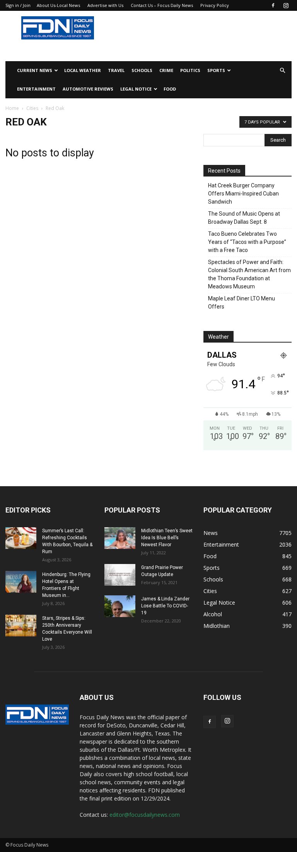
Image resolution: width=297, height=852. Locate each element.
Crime (166, 70)
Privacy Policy (214, 5)
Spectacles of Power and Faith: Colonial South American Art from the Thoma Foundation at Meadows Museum (249, 274)
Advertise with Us (105, 5)
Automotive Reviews (88, 89)
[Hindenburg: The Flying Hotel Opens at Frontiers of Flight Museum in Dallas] (20, 582)
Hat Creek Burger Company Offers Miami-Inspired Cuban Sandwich (243, 193)
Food (170, 89)
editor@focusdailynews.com (144, 814)
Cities (32, 108)
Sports (216, 70)
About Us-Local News (58, 5)
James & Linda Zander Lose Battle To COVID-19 (165, 605)
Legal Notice (136, 89)
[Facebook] (273, 5)
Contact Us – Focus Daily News (162, 5)
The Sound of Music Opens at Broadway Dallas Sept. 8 (244, 218)
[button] (282, 70)
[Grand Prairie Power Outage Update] (119, 575)
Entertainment (36, 89)
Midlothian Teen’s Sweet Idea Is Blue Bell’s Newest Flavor (167, 537)
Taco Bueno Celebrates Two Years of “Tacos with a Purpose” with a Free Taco (247, 242)
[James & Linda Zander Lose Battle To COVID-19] (119, 606)
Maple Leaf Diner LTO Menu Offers (241, 302)
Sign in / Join (18, 5)
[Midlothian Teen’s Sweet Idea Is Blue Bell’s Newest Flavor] (119, 538)
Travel (116, 70)
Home (12, 108)
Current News (34, 70)
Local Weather (82, 70)
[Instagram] (286, 5)
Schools (141, 70)
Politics (190, 70)
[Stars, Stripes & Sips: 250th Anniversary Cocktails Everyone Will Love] (20, 625)
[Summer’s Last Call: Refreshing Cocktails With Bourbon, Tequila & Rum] (20, 538)
